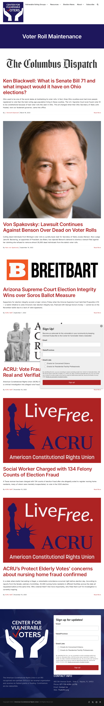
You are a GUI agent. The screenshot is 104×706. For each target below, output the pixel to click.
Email (58, 624)
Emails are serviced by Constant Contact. (78, 662)
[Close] (101, 326)
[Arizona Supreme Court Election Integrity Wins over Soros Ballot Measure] (52, 270)
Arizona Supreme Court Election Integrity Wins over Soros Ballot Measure (49, 292)
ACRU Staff (8, 313)
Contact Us (63, 687)
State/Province (62, 634)
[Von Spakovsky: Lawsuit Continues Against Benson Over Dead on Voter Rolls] (52, 169)
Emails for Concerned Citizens (71, 647)
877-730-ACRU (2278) (68, 684)
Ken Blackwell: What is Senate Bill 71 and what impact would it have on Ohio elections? (49, 86)
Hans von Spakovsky (12, 247)
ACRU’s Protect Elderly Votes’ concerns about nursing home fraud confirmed (48, 571)
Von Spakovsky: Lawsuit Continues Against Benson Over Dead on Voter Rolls (49, 227)
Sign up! (77, 667)
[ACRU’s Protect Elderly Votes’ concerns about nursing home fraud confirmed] (52, 530)
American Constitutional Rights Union (27, 702)
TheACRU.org (63, 690)
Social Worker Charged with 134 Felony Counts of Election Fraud (47, 472)
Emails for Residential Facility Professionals (76, 650)
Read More (97, 112)
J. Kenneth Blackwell (12, 112)
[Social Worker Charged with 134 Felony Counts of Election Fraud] (52, 430)
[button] (97, 4)
